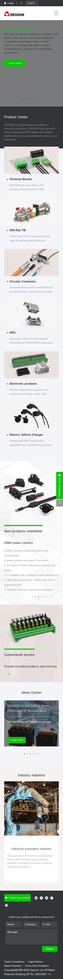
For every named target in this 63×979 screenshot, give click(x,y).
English (31, 3)
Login (11, 3)
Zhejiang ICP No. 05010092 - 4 (33, 974)
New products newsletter (23, 531)
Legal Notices (35, 961)
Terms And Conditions (37, 965)
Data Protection (12, 965)
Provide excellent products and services (30, 666)
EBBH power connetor (18, 543)
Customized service (19, 655)
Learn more (15, 63)
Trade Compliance (14, 961)
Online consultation (19, 897)
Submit (50, 949)
